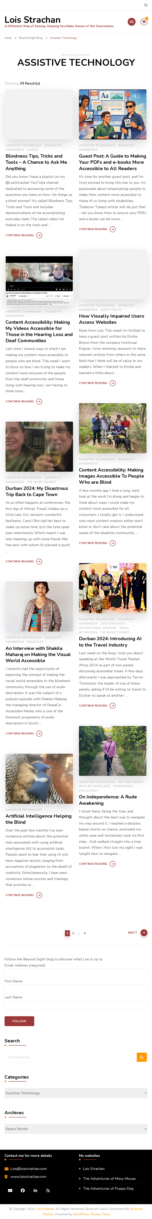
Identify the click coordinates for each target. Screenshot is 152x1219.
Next (133, 932)
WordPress (81, 1214)
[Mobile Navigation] (132, 22)
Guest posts (111, 310)
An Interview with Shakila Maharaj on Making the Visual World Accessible (38, 654)
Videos (32, 150)
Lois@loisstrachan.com (28, 1168)
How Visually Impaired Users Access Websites (111, 319)
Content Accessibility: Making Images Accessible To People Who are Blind (111, 476)
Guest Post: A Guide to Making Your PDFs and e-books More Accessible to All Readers (112, 162)
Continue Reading (20, 235)
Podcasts (35, 642)
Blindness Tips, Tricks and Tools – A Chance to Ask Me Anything (36, 162)
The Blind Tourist (41, 482)
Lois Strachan (33, 20)
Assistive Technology (24, 145)
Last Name (13, 997)
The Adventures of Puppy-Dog (108, 1188)
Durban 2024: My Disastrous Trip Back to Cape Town (37, 491)
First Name (14, 981)
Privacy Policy (100, 1214)
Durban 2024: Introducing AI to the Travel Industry (110, 642)
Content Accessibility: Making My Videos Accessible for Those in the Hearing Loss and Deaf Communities (39, 331)
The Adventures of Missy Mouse (109, 1178)
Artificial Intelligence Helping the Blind (39, 819)
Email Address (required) (25, 965)
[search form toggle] (145, 5)
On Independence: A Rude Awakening (108, 800)
